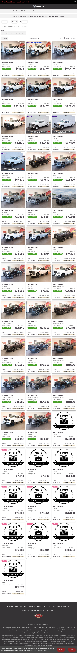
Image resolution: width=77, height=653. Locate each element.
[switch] (75, 2)
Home (3, 11)
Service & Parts (42, 606)
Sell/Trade (23, 606)
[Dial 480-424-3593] (71, 1)
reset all (31, 22)
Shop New (10, 606)
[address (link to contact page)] (68, 1)
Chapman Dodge (36, 610)
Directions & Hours (63, 606)
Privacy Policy (43, 650)
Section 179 (52, 606)
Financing (32, 606)
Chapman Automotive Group (41, 624)
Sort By (62, 38)
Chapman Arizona (49, 610)
